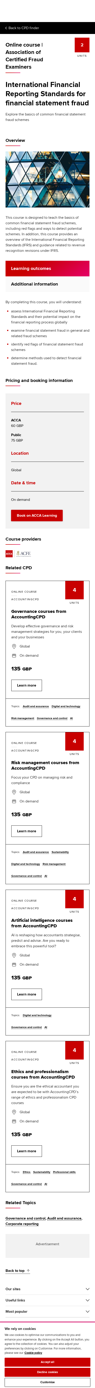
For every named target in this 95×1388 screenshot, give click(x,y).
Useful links (15, 1300)
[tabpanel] (47, 332)
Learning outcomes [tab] (31, 268)
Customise (47, 1382)
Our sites (13, 1289)
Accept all (47, 1362)
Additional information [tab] (34, 284)
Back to (24, 28)
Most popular (16, 1311)
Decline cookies (47, 1372)
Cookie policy (33, 1353)
